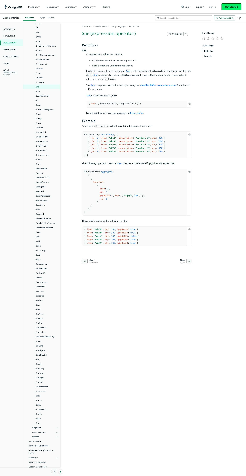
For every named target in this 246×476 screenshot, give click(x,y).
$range (39, 118)
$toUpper (40, 377)
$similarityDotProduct (45, 223)
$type (38, 405)
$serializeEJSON (43, 178)
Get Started (231, 6)
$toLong (39, 346)
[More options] (185, 34)
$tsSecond (40, 391)
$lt (37, 28)
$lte (37, 32)
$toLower (40, 373)
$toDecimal (41, 327)
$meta (39, 50)
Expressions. (137, 113)
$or (37, 100)
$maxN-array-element (46, 46)
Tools (6, 63)
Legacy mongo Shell (38, 467)
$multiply (40, 82)
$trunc (39, 400)
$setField (40, 191)
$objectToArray (42, 96)
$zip (37, 423)
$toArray (40, 314)
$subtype (40, 296)
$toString (40, 368)
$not (38, 91)
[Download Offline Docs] (54, 471)
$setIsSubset (41, 200)
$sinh (38, 241)
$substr (39, 277)
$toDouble (40, 332)
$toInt (38, 341)
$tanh (38, 309)
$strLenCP (40, 273)
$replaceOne (42, 146)
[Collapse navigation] (60, 471)
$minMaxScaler (43, 59)
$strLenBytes (41, 268)
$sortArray (40, 250)
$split (38, 255)
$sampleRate (41, 168)
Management (9, 50)
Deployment (9, 36)
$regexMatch (42, 141)
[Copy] (189, 104)
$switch (39, 300)
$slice (38, 246)
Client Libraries (11, 56)
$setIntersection (43, 196)
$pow (38, 105)
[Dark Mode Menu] (239, 18)
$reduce (39, 128)
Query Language (118, 26)
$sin (37, 237)
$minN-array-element (45, 55)
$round (39, 159)
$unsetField (41, 409)
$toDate (39, 323)
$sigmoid (40, 214)
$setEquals (40, 187)
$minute (39, 68)
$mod (38, 73)
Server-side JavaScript (38, 446)
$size (38, 232)
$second (39, 173)
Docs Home (87, 26)
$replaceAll (41, 150)
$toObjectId (41, 355)
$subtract (40, 291)
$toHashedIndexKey (45, 337)
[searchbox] (183, 17)
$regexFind (41, 132)
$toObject (40, 350)
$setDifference (42, 182)
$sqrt (38, 259)
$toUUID (39, 382)
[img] (203, 38)
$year (38, 418)
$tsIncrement (42, 387)
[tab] (29, 17)
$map (38, 41)
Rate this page (208, 33)
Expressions (134, 26)
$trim (38, 396)
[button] (186, 7)
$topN (38, 364)
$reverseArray (42, 155)
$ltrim (38, 37)
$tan (38, 305)
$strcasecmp (41, 264)
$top (38, 359)
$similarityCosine (43, 218)
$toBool (39, 318)
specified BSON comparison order (158, 85)
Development (101, 26)
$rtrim (38, 164)
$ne (37, 87)
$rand (38, 114)
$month (39, 78)
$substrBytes (41, 282)
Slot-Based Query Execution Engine (41, 451)
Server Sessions (35, 441)
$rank (38, 123)
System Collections (37, 462)
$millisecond (41, 64)
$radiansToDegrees (44, 109)
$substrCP (40, 287)
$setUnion (40, 205)
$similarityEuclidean (44, 227)
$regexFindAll (42, 137)
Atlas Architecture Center (10, 72)
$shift (38, 209)
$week (39, 414)
